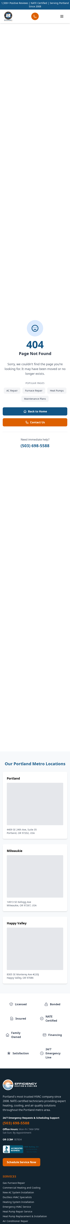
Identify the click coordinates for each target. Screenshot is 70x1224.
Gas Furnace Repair (14, 1182)
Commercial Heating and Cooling (21, 1187)
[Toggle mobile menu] (62, 16)
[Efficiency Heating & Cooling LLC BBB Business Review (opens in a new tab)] (21, 1149)
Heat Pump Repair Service (17, 1211)
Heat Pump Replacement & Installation (25, 1216)
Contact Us (37, 422)
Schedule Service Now (21, 1162)
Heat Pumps (57, 390)
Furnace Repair (33, 390)
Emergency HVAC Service (17, 1206)
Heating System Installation (18, 1202)
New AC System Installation (18, 1192)
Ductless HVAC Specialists (17, 1197)
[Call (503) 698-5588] (35, 16)
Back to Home (37, 411)
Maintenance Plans (35, 398)
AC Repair (12, 390)
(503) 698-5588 (35, 445)
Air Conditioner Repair (15, 1221)
